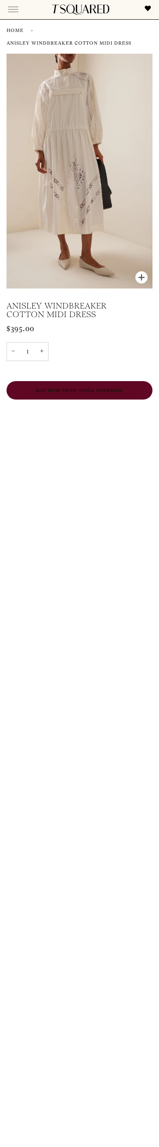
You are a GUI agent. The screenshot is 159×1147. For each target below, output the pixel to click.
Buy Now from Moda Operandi (79, 390)
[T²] (80, 10)
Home (15, 30)
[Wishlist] (147, 9)
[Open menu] (13, 9)
